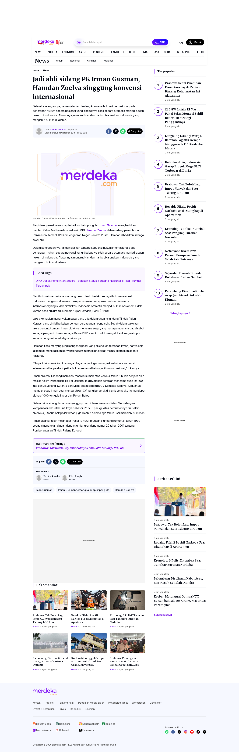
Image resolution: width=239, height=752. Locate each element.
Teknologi (116, 52)
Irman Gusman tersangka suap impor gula (83, 489)
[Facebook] (173, 732)
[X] (179, 732)
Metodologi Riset (118, 702)
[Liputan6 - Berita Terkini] (45, 691)
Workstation (139, 702)
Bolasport (184, 52)
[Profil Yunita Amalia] (39, 131)
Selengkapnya (179, 313)
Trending (97, 52)
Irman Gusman (108, 225)
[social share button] (109, 131)
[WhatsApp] (166, 732)
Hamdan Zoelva (96, 230)
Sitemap (90, 708)
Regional (108, 60)
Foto (200, 52)
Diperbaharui (66, 132)
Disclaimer (155, 702)
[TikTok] (198, 732)
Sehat (168, 52)
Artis (82, 52)
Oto (132, 52)
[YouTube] (192, 732)
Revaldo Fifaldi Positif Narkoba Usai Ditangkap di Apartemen (87, 619)
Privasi (62, 708)
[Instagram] (185, 732)
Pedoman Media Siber (91, 702)
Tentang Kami (66, 702)
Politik (52, 52)
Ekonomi (68, 52)
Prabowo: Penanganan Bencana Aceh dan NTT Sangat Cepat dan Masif (124, 662)
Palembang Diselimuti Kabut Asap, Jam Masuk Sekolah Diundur (50, 662)
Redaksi (49, 702)
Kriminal (91, 60)
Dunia (143, 52)
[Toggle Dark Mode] (181, 42)
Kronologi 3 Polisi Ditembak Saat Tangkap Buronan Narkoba (127, 619)
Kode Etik (76, 708)
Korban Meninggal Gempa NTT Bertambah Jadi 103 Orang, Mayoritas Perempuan (87, 662)
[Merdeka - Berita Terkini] (50, 42)
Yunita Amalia (58, 129)
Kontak (37, 702)
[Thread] (204, 732)
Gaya (156, 52)
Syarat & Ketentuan (44, 708)
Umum (59, 60)
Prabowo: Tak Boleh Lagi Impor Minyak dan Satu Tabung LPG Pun (48, 619)
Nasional (75, 60)
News (38, 52)
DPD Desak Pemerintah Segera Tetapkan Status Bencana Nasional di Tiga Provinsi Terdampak (88, 283)
